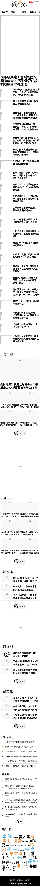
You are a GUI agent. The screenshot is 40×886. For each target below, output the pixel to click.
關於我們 (12, 880)
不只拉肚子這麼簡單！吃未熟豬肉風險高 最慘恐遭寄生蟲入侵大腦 (26, 339)
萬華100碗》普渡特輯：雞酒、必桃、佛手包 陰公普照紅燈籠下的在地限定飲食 (26, 140)
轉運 (5, 862)
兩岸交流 (8, 869)
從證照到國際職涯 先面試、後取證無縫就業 (9, 424)
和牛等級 (13, 867)
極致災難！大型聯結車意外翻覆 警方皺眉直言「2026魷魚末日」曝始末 (26, 152)
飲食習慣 (21, 850)
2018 (5, 854)
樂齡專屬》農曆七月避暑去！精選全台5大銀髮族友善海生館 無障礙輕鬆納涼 (25, 115)
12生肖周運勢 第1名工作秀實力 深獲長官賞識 (25, 102)
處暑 (21, 866)
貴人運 (24, 836)
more (22, 433)
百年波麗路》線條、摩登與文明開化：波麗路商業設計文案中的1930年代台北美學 (26, 292)
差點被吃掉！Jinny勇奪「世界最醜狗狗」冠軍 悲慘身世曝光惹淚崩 (26, 315)
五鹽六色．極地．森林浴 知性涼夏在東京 (29, 533)
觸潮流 (23, 11)
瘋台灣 (5, 11)
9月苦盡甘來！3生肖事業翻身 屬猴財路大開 (26, 162)
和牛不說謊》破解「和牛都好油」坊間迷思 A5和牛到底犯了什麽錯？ (25, 175)
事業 (7, 836)
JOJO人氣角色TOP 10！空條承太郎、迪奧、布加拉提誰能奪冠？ (25, 581)
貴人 (5, 866)
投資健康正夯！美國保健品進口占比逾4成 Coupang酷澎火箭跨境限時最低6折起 (19, 787)
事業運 (16, 853)
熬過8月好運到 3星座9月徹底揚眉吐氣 (25, 244)
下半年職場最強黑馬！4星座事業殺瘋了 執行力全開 (25, 220)
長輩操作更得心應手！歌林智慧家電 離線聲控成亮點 (21, 794)
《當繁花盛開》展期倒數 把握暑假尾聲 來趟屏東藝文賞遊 (25, 718)
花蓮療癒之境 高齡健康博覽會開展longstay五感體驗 (21, 780)
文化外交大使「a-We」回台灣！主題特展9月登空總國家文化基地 (25, 701)
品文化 (33, 11)
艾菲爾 (31, 866)
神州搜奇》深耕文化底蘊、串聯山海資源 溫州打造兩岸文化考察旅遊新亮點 (10, 535)
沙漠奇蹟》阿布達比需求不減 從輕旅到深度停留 (29, 516)
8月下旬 (20, 862)
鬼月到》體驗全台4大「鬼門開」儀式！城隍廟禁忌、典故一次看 (25, 280)
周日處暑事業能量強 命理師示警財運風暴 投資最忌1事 (25, 673)
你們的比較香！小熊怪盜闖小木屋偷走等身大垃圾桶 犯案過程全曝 (26, 199)
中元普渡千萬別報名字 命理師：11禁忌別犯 (20, 751)
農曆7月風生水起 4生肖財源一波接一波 (26, 302)
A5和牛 (15, 837)
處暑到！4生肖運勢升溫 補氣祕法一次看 (19, 747)
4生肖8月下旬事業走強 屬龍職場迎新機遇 (19, 742)
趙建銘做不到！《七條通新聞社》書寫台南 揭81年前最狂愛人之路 (25, 709)
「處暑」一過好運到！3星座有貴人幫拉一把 (25, 325)
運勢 (32, 861)
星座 (12, 849)
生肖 (30, 849)
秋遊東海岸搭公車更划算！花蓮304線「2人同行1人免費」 (30, 425)
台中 (23, 845)
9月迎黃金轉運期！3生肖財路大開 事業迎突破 (21, 756)
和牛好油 (18, 845)
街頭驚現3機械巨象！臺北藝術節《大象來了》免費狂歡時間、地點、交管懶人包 (26, 127)
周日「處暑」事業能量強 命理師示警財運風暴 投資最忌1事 (26, 234)
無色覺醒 (25, 841)
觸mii (20, 4)
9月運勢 (14, 840)
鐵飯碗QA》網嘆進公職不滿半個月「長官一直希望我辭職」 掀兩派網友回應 (26, 92)
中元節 (28, 853)
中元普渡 (30, 857)
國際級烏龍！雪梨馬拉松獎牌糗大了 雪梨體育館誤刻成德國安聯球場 (19, 80)
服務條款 (20, 880)
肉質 (11, 863)
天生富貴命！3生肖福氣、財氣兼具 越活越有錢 (25, 209)
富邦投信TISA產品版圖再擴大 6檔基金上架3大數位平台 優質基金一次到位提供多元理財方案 (21, 801)
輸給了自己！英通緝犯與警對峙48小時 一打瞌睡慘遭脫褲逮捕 (26, 187)
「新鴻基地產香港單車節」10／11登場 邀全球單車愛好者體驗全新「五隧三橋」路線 (10, 517)
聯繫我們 (27, 880)
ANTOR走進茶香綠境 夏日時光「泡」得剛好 (9, 406)
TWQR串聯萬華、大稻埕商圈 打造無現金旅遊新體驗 (21, 815)
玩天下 (14, 11)
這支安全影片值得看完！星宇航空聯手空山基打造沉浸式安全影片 (21, 808)
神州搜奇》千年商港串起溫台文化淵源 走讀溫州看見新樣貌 (29, 552)
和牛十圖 (17, 857)
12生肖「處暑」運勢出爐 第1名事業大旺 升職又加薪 (26, 255)
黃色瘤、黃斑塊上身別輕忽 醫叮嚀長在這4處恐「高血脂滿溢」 (26, 269)
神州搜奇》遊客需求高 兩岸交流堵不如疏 (10, 551)
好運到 (8, 646)
